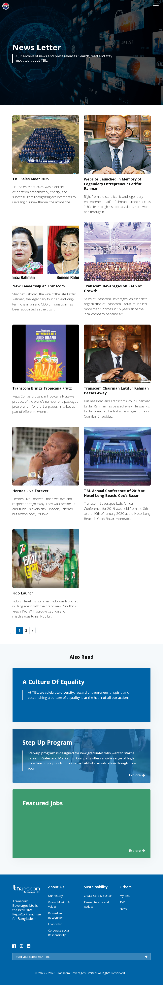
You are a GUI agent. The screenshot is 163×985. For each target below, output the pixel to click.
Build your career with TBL (33, 957)
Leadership (55, 924)
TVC (122, 902)
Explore (135, 775)
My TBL (125, 896)
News (123, 908)
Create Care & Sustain (98, 896)
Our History (55, 896)
